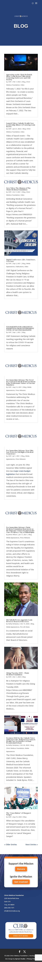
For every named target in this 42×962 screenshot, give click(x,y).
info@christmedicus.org (12, 911)
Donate (21, 869)
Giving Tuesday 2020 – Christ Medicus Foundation (17, 674)
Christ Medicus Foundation (15, 748)
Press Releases (21, 390)
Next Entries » (31, 844)
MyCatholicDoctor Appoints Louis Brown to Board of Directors (19, 621)
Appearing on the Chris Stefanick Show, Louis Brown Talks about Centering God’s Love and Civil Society (19, 77)
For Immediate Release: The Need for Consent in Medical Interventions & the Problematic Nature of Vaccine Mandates (20, 382)
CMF (9, 82)
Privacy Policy (32, 959)
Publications (20, 267)
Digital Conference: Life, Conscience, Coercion (21, 260)
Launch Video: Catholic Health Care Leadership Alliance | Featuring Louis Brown (20, 124)
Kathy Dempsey (13, 624)
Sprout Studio (20, 959)
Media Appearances (12, 538)
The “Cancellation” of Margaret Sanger (18, 814)
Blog (23, 82)
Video (22, 85)
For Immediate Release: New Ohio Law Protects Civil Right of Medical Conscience (19, 452)
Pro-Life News (25, 627)
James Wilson (12, 534)
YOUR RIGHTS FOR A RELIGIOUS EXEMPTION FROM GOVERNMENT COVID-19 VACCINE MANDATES (20, 328)
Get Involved (21, 881)
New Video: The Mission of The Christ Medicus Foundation (18, 189)
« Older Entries (10, 844)
